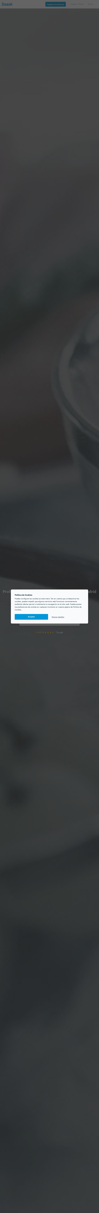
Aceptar (31, 617)
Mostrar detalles (58, 617)
